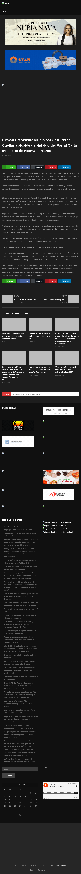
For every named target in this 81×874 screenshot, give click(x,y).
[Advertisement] (20, 841)
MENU (5, 12)
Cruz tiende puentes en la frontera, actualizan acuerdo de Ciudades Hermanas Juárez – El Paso (18, 624)
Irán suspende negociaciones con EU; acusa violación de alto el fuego (19, 662)
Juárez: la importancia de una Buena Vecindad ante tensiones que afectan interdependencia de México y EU (19, 743)
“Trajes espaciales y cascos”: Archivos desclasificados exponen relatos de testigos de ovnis (20, 734)
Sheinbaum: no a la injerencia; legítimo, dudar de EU (20, 656)
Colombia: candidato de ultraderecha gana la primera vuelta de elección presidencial (19, 670)
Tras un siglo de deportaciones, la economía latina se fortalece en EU (18, 726)
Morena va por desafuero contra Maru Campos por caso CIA (19, 711)
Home (32, 870)
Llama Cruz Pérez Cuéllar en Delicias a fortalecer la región (39, 336)
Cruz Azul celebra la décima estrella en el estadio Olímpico (21, 678)
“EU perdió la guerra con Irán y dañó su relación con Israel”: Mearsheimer (40, 369)
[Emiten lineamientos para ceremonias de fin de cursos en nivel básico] (61, 299)
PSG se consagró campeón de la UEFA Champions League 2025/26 (20, 632)
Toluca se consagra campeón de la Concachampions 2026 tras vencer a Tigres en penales (19, 639)
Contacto (41, 870)
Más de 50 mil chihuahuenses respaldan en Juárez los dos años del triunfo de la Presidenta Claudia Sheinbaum (20, 648)
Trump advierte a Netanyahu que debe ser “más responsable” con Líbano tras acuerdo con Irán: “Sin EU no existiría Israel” (20, 586)
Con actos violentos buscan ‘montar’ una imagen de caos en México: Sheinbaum (21, 604)
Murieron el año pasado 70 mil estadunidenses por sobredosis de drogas (18, 703)
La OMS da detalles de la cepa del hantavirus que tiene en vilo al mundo (19, 760)
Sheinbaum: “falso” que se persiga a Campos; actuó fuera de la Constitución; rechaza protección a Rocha (21, 752)
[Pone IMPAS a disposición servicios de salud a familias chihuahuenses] (20, 299)
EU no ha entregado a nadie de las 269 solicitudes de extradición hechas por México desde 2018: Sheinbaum (20, 695)
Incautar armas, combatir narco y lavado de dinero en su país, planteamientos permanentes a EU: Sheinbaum (67, 338)
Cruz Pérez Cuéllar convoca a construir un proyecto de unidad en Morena (13, 336)
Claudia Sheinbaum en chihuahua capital (26, 394)
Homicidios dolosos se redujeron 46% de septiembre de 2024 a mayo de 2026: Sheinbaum (21, 596)
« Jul (20, 812)
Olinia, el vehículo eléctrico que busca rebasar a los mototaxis (20, 616)
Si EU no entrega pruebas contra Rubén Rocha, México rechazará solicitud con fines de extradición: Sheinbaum (20, 575)
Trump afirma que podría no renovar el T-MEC (21, 610)
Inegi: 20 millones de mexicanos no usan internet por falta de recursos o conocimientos (21, 719)
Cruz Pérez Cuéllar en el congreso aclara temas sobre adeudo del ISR (65, 369)
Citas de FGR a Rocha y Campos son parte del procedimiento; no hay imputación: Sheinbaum (19, 685)
